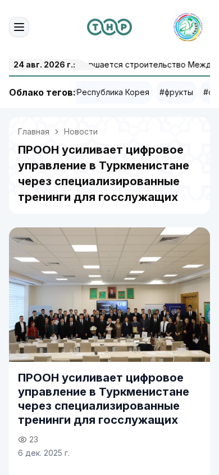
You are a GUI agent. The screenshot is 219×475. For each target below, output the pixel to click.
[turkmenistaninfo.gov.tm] (109, 27)
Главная (33, 131)
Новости (81, 131)
